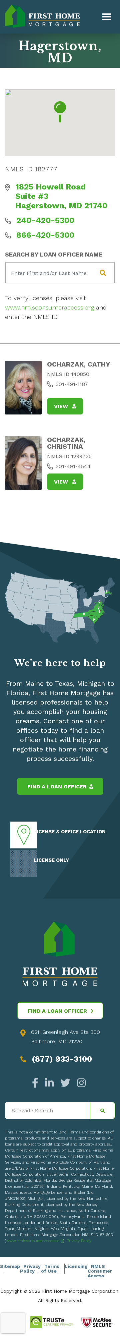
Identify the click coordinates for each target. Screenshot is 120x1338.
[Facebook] (37, 1083)
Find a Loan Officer (57, 786)
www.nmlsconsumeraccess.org (49, 307)
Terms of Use (50, 1269)
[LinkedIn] (49, 1083)
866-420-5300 (45, 235)
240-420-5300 (45, 220)
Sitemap (10, 1266)
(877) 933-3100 (62, 1059)
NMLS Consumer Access (100, 1271)
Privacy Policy (79, 1240)
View (62, 406)
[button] (60, 112)
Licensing (76, 1266)
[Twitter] (65, 1083)
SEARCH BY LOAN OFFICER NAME (53, 254)
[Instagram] (80, 1083)
